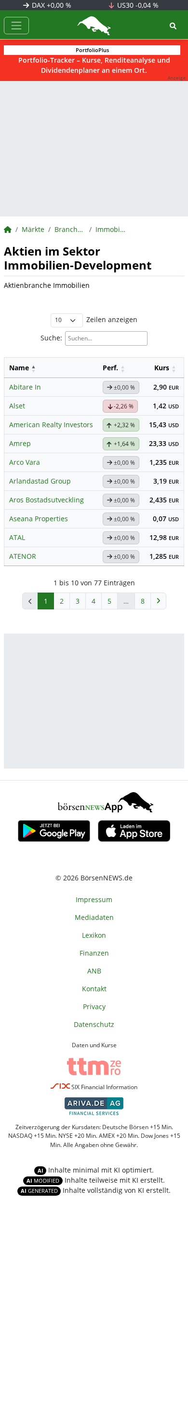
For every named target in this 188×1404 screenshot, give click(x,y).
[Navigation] (16, 25)
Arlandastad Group (40, 481)
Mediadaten (94, 917)
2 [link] (62, 601)
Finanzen (94, 953)
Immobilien (110, 229)
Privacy (94, 1006)
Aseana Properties (38, 518)
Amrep (20, 443)
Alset (17, 405)
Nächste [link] (158, 601)
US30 (137, 5)
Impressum (94, 899)
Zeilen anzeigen (111, 319)
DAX (50, 5)
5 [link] (109, 601)
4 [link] (93, 601)
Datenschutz (94, 1024)
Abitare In (25, 387)
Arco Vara (24, 462)
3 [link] (78, 601)
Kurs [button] (161, 367)
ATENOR (22, 556)
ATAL (17, 537)
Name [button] (19, 367)
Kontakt (94, 988)
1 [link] (46, 601)
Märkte (33, 229)
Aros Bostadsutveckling (46, 499)
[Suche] (173, 26)
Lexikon (94, 935)
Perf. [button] (110, 367)
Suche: (51, 337)
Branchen (69, 229)
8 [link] (143, 601)
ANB (94, 970)
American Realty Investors (51, 424)
